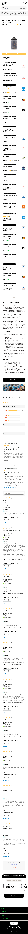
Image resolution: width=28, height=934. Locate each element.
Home (2, 12)
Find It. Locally (22, 8)
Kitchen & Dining (5, 13)
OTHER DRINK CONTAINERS (14, 880)
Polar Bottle (14, 12)
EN (19, 3)
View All (13, 896)
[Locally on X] (19, 927)
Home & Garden (22, 12)
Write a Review (14, 380)
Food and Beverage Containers (18, 13)
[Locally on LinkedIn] (15, 927)
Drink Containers (14, 14)
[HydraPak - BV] (6, 511)
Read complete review (9, 487)
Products (7, 12)
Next (14, 867)
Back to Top (14, 864)
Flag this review (6, 522)
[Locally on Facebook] (12, 927)
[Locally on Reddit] (8, 927)
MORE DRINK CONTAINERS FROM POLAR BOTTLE (14, 876)
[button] (14, 66)
